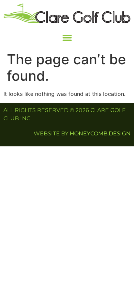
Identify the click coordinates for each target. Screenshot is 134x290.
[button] (67, 37)
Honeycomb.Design (100, 133)
